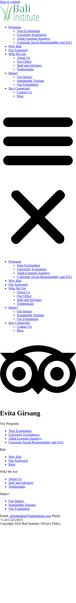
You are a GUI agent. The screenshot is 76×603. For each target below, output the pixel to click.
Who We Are (17, 54)
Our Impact (24, 77)
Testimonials (25, 69)
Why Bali (14, 46)
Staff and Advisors (29, 65)
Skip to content (10, 2)
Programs (14, 27)
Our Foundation (27, 84)
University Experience (32, 35)
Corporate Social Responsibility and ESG (44, 42)
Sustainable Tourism (30, 81)
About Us (23, 58)
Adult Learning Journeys (33, 38)
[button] (38, 178)
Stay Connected (19, 88)
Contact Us (24, 92)
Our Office (24, 61)
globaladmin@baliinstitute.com (30, 516)
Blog (20, 96)
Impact (13, 73)
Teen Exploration (28, 31)
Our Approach (18, 50)
